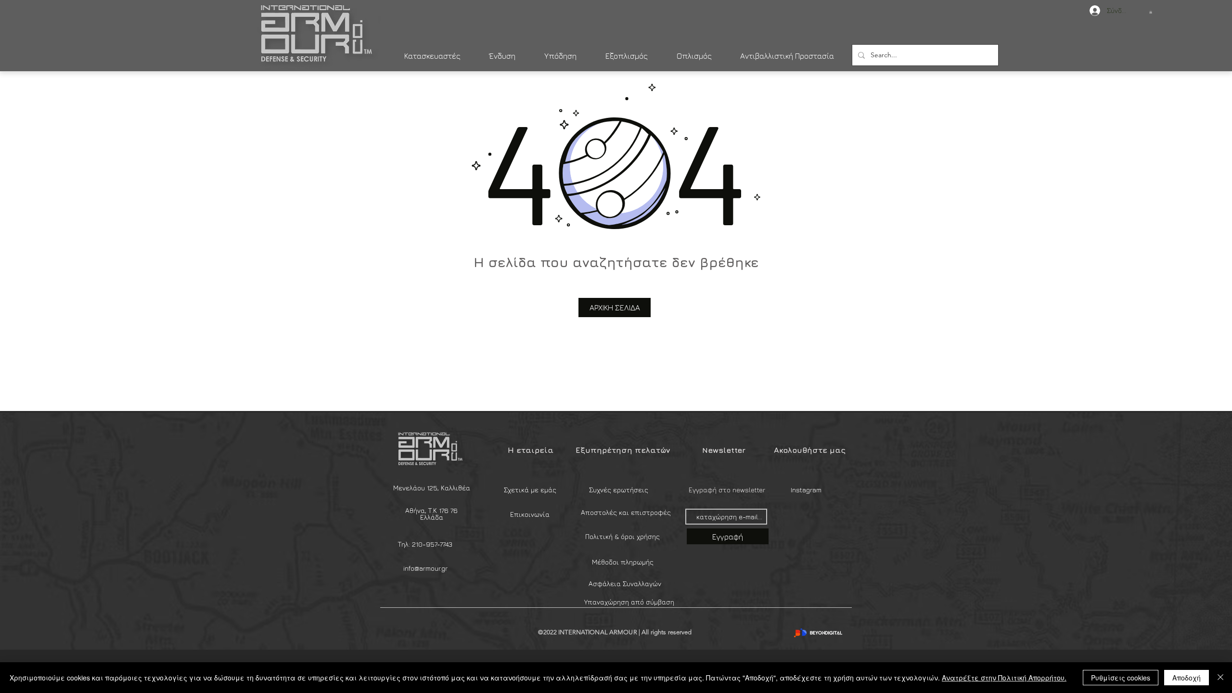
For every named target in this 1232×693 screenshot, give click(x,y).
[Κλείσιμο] (1220, 677)
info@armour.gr (425, 568)
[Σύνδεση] (1090, 10)
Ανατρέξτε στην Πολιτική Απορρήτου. (1004, 677)
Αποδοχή (1186, 677)
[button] (1150, 11)
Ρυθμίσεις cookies (1120, 677)
